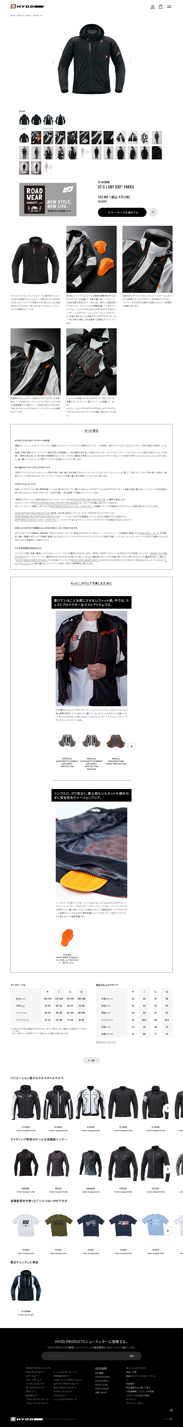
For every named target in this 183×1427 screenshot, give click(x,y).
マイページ (131, 1399)
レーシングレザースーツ (64, 1372)
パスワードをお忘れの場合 (138, 1395)
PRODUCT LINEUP (24, 15)
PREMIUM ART (60, 1376)
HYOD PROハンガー (148, 533)
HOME (12, 15)
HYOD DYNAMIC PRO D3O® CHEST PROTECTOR (37, 516)
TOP (170, 1419)
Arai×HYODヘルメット (64, 1387)
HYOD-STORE (101, 1384)
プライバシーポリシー (135, 1403)
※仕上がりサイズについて (106, 1042)
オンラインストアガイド (136, 1368)
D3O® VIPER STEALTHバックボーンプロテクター (71, 506)
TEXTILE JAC (38, 15)
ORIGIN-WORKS (102, 1376)
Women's (30, 1395)
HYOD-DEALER (102, 1388)
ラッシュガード (26, 563)
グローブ (29, 1391)
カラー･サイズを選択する (123, 212)
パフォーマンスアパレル (36, 1403)
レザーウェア (31, 1376)
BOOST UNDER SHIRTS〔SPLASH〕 (31, 560)
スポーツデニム (32, 1379)
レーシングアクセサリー (64, 1399)
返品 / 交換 (131, 1372)
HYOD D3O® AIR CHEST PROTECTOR (88, 499)
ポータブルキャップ (34, 1387)
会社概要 (99, 1373)
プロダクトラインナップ (37, 1368)
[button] (131, 746)
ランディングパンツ (34, 1383)
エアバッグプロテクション (65, 1383)
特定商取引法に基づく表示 (138, 1387)
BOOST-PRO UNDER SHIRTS (84, 560)
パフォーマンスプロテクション (67, 1379)
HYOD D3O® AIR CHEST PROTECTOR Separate (56, 502)
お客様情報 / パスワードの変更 (140, 1391)
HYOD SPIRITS (102, 1380)
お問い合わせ (101, 1392)
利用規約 (130, 1383)
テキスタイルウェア (34, 1372)
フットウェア (59, 1395)
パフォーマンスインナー (36, 1399)
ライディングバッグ (62, 1391)
